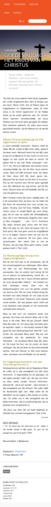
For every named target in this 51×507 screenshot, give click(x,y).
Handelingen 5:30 (9, 485)
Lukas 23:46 (7, 496)
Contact (17, 12)
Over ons (33, 4)
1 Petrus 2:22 (7, 493)
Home (6, 4)
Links (6, 12)
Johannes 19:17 (8, 490)
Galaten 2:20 (7, 498)
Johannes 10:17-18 (9, 488)
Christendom (20, 451)
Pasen (6, 471)
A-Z (22, 21)
